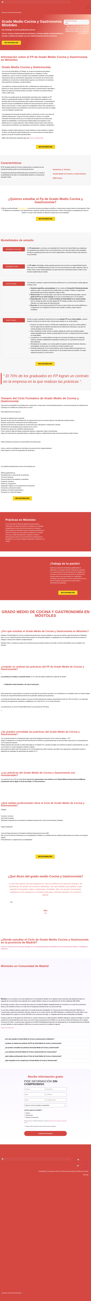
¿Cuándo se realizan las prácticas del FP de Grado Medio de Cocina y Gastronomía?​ (33, 1043)
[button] (87, 7)
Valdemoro (4, 949)
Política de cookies (82, 1171)
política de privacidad (54, 1120)
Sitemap (85, 1174)
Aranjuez (21, 946)
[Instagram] (88, 1153)
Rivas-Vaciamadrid (64, 946)
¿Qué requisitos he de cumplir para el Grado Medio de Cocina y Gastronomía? (31, 1060)
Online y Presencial (32, 1117)
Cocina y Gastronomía (36, 138)
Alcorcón (15, 946)
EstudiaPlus (42, 1171)
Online (28, 1113)
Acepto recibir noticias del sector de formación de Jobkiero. (41, 1126)
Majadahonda (46, 946)
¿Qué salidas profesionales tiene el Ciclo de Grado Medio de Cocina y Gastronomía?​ (33, 1056)
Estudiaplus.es (22, 208)
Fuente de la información (7, 1027)
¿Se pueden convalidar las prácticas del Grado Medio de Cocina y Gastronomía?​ (32, 1047)
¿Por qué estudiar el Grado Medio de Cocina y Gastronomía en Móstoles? (29, 1039)
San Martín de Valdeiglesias (79, 946)
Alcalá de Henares (7, 946)
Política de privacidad (68, 1171)
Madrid (40, 946)
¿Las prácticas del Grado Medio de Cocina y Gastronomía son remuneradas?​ (31, 1052)
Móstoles (54, 946)
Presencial (29, 1115)
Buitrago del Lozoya (31, 946)
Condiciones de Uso (53, 1171)
